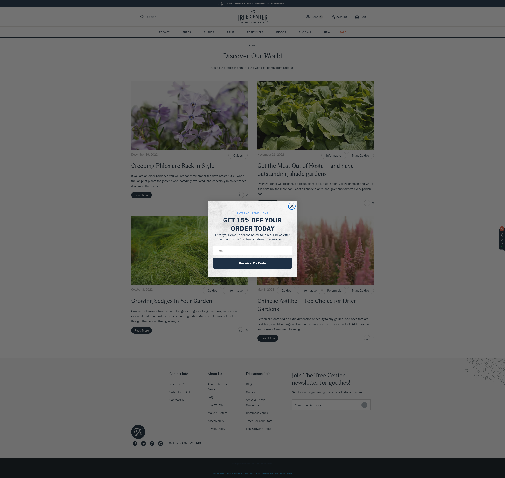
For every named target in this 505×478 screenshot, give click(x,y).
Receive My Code (252, 263)
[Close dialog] (291, 206)
